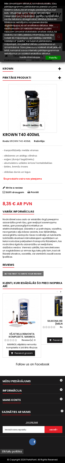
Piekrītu (53, 57)
